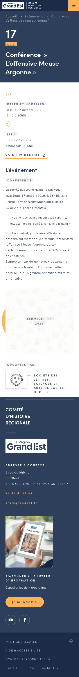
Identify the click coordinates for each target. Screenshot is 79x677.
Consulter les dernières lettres (25, 587)
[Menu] (73, 5)
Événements (34, 16)
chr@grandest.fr (21, 503)
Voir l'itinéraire (23, 155)
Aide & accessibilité (22, 650)
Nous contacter (44, 668)
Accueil (11, 16)
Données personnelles (26, 659)
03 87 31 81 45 (19, 493)
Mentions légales (21, 641)
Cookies (12, 668)
